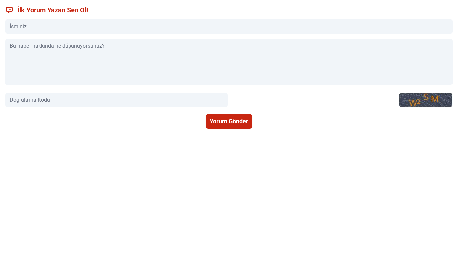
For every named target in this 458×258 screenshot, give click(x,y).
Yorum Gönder (229, 121)
